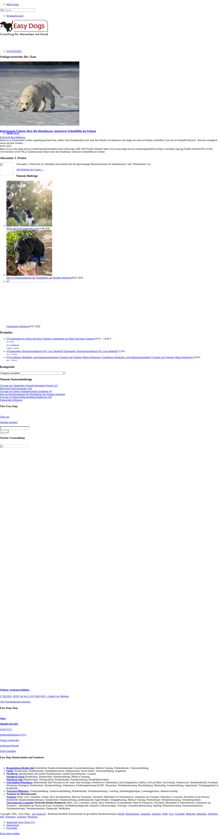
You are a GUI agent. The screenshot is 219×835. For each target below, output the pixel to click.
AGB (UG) (6, 729)
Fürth (165, 814)
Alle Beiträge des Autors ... (30, 169)
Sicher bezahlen (8, 751)
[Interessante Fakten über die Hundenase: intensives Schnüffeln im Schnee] (39, 124)
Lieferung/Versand (9, 745)
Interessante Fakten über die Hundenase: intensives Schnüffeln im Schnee (48, 131)
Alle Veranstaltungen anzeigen (15, 701)
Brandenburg (132, 814)
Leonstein (180, 814)
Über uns (4, 416)
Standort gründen (8, 422)
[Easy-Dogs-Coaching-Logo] (24, 35)
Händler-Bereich (9, 724)
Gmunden (145, 814)
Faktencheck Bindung (17, 326)
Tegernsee (10, 816)
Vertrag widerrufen (9, 740)
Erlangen (156, 814)
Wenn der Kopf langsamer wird (22, 228)
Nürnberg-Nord (15, 776)
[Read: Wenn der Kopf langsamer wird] (29, 225)
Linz (171, 814)
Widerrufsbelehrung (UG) (13, 734)
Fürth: (10, 771)
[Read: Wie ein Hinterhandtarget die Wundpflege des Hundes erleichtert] (29, 274)
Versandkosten (14, 345)
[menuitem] (112, 4)
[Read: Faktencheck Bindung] (29, 281)
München (191, 814)
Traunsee (21, 816)
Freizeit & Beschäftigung (12, 137)
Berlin (121, 814)
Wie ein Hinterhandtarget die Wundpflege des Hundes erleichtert (39, 277)
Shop (3, 718)
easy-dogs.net (39, 814)
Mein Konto (12, 4)
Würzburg (32, 816)
